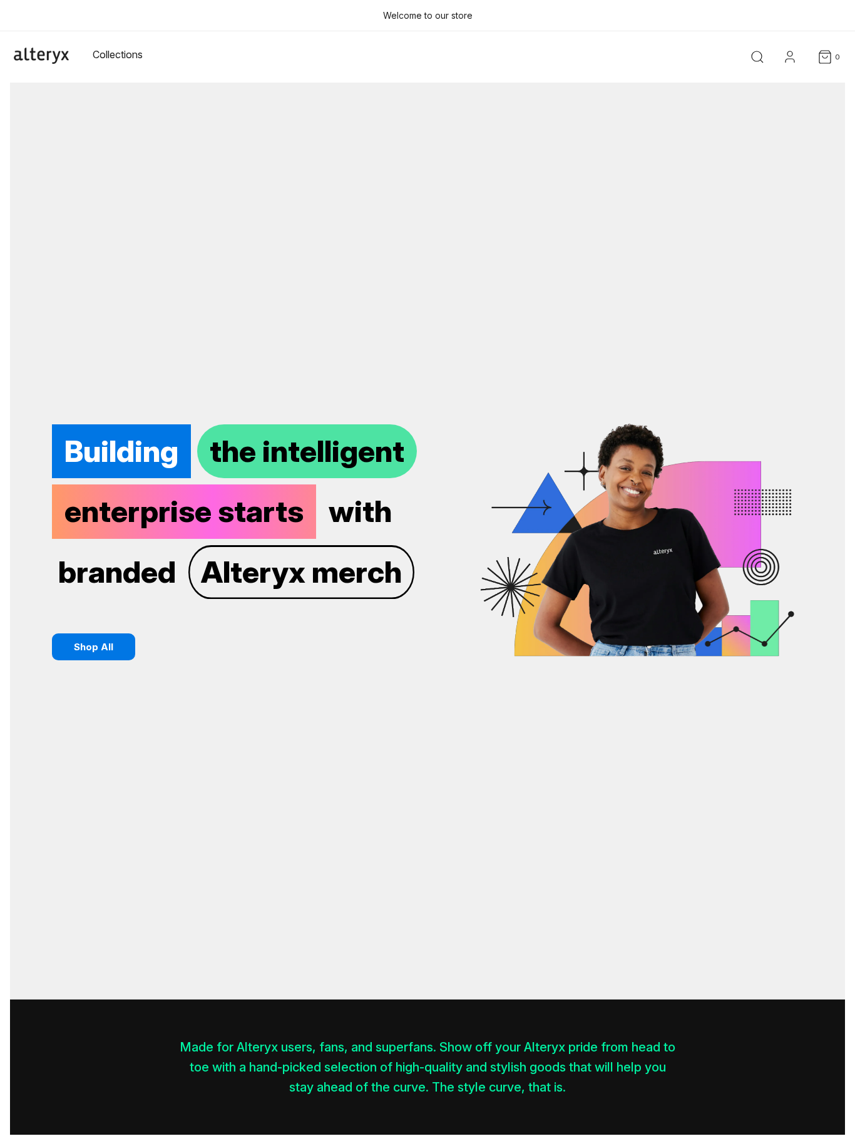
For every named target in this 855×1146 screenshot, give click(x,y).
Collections (118, 54)
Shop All (93, 647)
